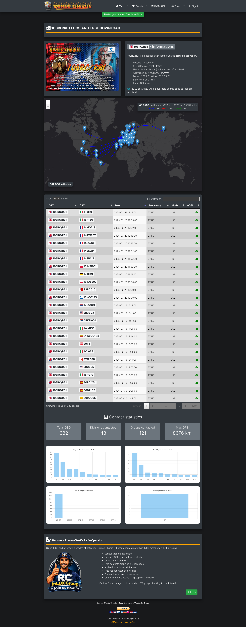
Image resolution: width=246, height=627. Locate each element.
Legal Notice (129, 622)
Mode (175, 205)
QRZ (51, 205)
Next (194, 405)
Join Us (191, 592)
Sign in (195, 6)
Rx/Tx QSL (160, 6)
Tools (177, 6)
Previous (136, 405)
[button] (121, 6)
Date (117, 205)
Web (121, 6)
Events (139, 6)
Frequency (155, 205)
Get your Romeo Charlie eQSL (123, 14)
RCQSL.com (116, 622)
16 (186, 405)
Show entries (57, 198)
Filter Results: (154, 198)
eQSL (190, 205)
